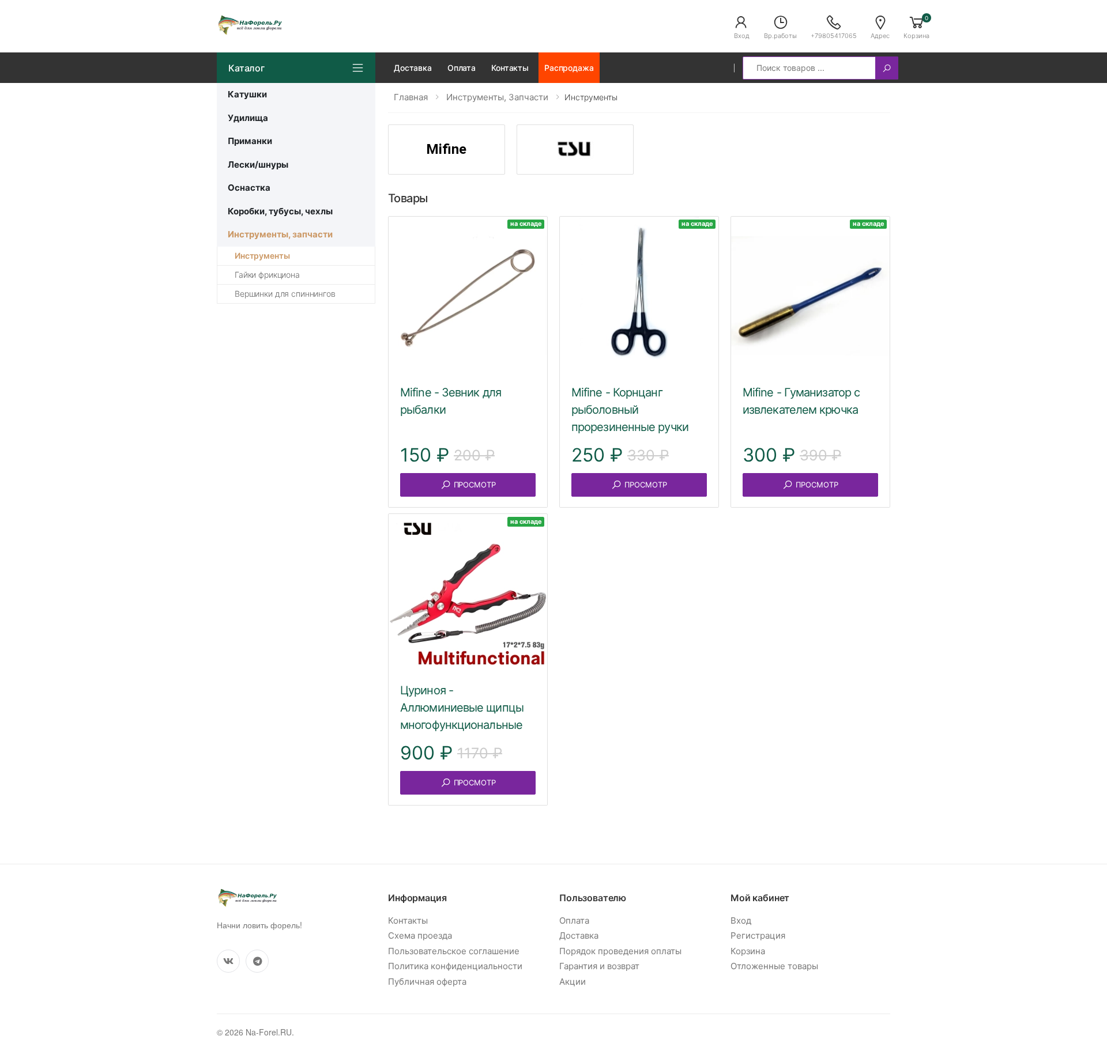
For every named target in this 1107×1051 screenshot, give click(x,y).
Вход (741, 920)
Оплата (461, 68)
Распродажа (569, 68)
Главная (411, 97)
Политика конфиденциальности (455, 966)
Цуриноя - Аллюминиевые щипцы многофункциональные (462, 707)
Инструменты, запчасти (497, 97)
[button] (741, 26)
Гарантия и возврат (599, 966)
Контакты (510, 68)
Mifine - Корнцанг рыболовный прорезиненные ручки (629, 409)
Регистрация (758, 935)
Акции (572, 981)
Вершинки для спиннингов (285, 293)
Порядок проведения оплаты (620, 951)
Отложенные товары (774, 966)
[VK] (228, 961)
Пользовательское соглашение (453, 951)
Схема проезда (420, 935)
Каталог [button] (246, 68)
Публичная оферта (427, 981)
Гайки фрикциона (267, 274)
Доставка (413, 68)
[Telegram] (257, 961)
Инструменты (262, 255)
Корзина (748, 951)
